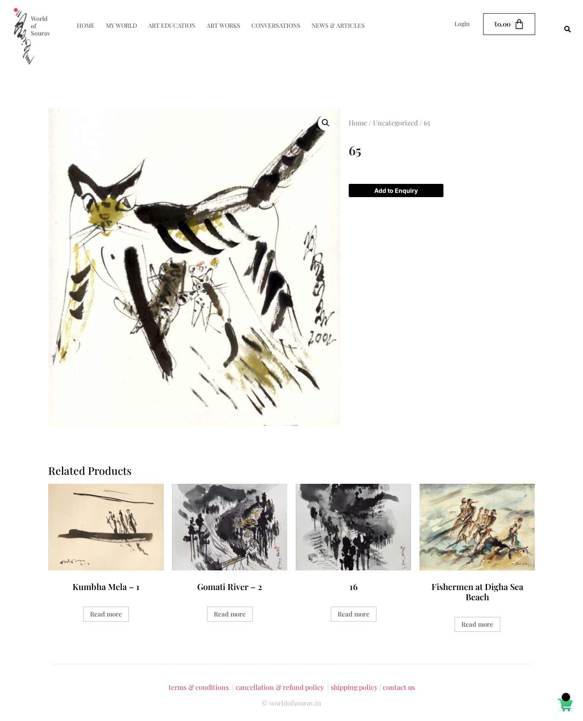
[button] (567, 29)
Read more (106, 614)
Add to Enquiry (396, 190)
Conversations (275, 25)
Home (86, 25)
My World (121, 25)
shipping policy (354, 687)
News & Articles (338, 25)
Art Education (171, 25)
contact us (399, 687)
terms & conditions (199, 687)
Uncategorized (395, 122)
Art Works (223, 25)
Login (462, 24)
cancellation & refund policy (280, 687)
